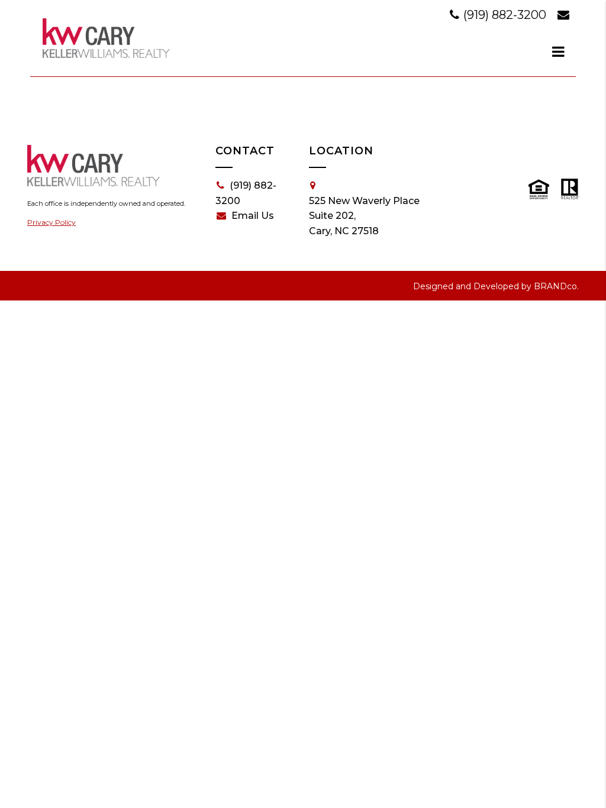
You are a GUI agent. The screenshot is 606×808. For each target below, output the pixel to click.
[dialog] (558, 51)
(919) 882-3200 (504, 15)
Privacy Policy (51, 222)
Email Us (252, 215)
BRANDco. (556, 286)
